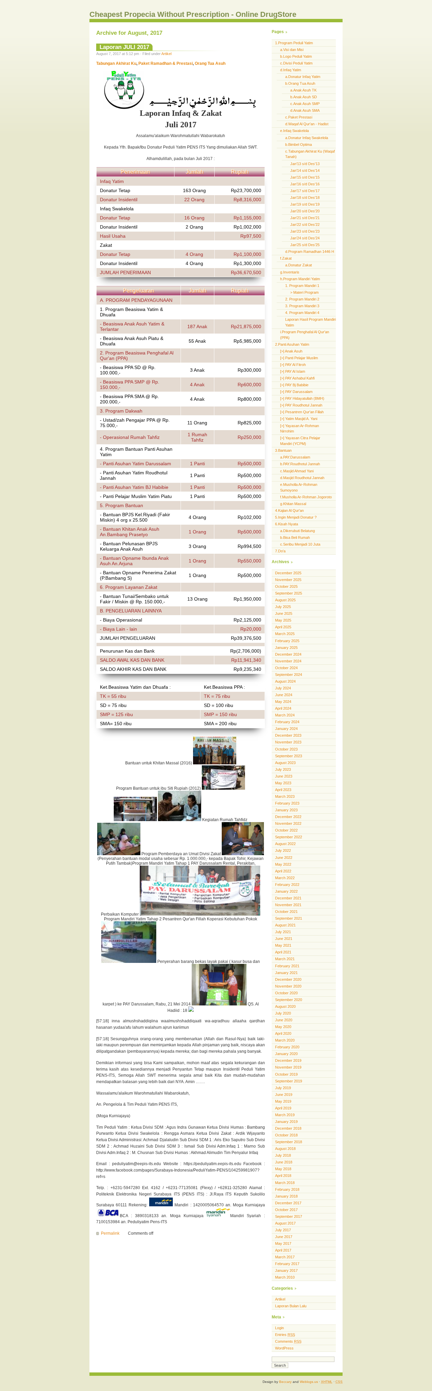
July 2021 (283, 932)
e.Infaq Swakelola (294, 131)
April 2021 (283, 952)
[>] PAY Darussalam (296, 392)
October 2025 (286, 586)
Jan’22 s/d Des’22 (305, 224)
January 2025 (286, 648)
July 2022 (283, 850)
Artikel (166, 54)
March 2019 (285, 1115)
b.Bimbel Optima (298, 144)
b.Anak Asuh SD (303, 97)
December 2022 (288, 817)
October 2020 (286, 993)
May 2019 (283, 1101)
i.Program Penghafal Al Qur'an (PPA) (304, 335)
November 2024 (288, 661)
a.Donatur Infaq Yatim (302, 77)
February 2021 (287, 966)
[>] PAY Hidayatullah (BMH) (302, 398)
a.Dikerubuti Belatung (297, 531)
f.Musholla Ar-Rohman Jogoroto (306, 497)
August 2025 (285, 600)
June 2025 (283, 613)
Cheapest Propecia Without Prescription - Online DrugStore (192, 14)
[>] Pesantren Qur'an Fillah (302, 412)
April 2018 (283, 1176)
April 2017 (283, 1250)
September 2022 (288, 837)
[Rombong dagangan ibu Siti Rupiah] (136, 819)
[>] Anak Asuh (291, 351)
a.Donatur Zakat (298, 265)
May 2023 (283, 783)
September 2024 (288, 675)
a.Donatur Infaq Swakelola (306, 138)
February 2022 (287, 885)
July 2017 (283, 1230)
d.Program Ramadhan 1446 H (309, 252)
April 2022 (283, 871)
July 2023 (283, 769)
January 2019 (286, 1122)
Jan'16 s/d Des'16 (305, 184)
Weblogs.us (309, 1382)
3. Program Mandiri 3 (302, 306)
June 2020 (283, 1020)
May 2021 (283, 945)
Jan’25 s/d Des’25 (305, 245)
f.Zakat (286, 258)
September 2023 (288, 756)
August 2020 (285, 1006)
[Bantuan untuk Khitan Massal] (214, 763)
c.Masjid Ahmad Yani (297, 471)
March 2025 (285, 634)
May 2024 (283, 702)
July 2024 (283, 688)
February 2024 (287, 722)
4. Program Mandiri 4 (302, 313)
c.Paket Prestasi (298, 117)
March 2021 (285, 959)
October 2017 (286, 1210)
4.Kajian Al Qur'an (289, 510)
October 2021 (286, 912)
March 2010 (285, 1277)
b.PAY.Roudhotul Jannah (300, 464)
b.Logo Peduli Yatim (296, 56)
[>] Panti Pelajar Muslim (299, 358)
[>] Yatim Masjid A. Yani (298, 419)
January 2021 (286, 973)
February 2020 (287, 1047)
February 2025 (287, 641)
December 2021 (288, 898)
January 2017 (286, 1270)
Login (279, 1328)
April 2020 (283, 1033)
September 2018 (288, 1142)
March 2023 (285, 796)
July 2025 (283, 607)
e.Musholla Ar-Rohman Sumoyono (298, 487)
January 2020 (286, 1054)
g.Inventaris (289, 272)
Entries (285, 1335)
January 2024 (286, 729)
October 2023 (286, 749)
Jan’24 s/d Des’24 (305, 238)
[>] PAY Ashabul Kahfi (297, 378)
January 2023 (286, 810)
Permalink (110, 1233)
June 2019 (283, 1095)
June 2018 (283, 1162)
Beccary (285, 1382)
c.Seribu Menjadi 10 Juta (300, 544)
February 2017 (287, 1264)
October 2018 (286, 1135)
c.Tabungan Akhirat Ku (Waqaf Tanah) (310, 154)
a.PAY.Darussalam (295, 457)
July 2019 (283, 1088)
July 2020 (283, 1013)
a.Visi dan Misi (291, 50)
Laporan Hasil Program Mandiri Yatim (310, 322)
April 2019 (283, 1108)
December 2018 (288, 1128)
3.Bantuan (283, 450)
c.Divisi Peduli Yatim (296, 63)
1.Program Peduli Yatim (294, 43)
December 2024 (288, 654)
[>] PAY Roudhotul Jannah (301, 405)
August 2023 (285, 763)
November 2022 (288, 823)
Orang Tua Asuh (209, 63)
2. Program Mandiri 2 (302, 299)
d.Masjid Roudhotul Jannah (302, 478)
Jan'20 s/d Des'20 (305, 211)
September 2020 (288, 1000)
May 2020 (283, 1027)
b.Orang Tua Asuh (300, 83)
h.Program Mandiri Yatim (300, 279)
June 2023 (283, 776)
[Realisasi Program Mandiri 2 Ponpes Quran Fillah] (128, 961)
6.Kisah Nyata (286, 524)
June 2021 (283, 939)
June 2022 (283, 858)
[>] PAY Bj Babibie (294, 385)
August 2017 (285, 1223)
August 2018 (285, 1149)
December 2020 (288, 979)
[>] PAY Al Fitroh (293, 365)
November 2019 (288, 1067)
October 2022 (286, 830)
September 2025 (288, 593)
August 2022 (285, 844)
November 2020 (288, 986)
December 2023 (288, 735)
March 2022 (285, 878)
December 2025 (288, 573)
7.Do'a (280, 551)
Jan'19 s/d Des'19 (305, 204)
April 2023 (283, 790)
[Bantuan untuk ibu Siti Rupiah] (223, 788)
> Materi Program (304, 292)
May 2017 (283, 1243)
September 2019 (288, 1081)
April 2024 (283, 708)
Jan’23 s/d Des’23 (305, 231)
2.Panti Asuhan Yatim (292, 344)
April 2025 (283, 627)
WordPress (284, 1348)
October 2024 (286, 668)
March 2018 (285, 1183)
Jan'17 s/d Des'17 (305, 191)
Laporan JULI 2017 (124, 47)
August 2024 (285, 681)
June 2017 (283, 1237)
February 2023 (287, 803)
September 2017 (288, 1216)
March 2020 (285, 1040)
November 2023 (288, 742)
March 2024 (285, 715)
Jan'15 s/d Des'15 (305, 177)
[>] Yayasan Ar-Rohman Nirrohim (299, 429)
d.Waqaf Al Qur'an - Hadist (306, 124)
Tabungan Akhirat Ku (116, 63)
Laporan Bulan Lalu (290, 1306)
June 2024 (283, 695)
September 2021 (288, 918)
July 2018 (283, 1155)
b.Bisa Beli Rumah (295, 537)
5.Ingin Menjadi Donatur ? (296, 517)
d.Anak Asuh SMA (305, 110)
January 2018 (286, 1196)
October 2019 (286, 1074)
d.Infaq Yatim (290, 70)
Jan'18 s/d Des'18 (305, 197)
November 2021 (288, 905)
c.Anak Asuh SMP (305, 104)
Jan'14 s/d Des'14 (305, 170)
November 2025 (288, 580)
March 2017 (285, 1257)
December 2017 (288, 1203)
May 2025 (283, 620)
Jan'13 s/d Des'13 (305, 164)
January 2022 (286, 891)
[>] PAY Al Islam (292, 371)
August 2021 (285, 925)
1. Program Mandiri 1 (302, 286)
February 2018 (287, 1189)
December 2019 (288, 1060)
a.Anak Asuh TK (303, 90)
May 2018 (283, 1169)
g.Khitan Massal (293, 504)
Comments (288, 1341)
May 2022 (283, 864)
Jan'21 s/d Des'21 (305, 218)
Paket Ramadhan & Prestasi (165, 63)
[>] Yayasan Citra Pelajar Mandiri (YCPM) (300, 441)
